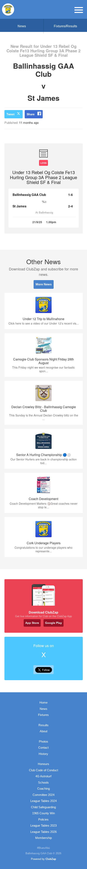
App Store (32, 622)
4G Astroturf (43, 776)
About (43, 731)
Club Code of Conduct (43, 770)
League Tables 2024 (43, 801)
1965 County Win (43, 813)
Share (31, 114)
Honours (43, 764)
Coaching (43, 788)
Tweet (10, 114)
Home (43, 702)
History (43, 754)
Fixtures (43, 715)
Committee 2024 (43, 794)
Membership (43, 838)
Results (43, 725)
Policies (43, 819)
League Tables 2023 (43, 825)
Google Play (53, 622)
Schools (43, 782)
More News (44, 284)
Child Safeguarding (43, 807)
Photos (43, 741)
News (22, 26)
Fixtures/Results (65, 26)
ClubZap (51, 859)
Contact (43, 747)
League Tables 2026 (43, 831)
